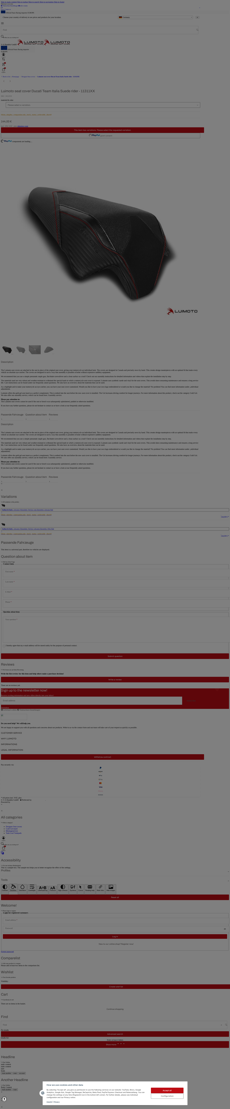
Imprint (49, 1102)
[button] (4, 1099)
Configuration (167, 1096)
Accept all (167, 1090)
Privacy (57, 1102)
